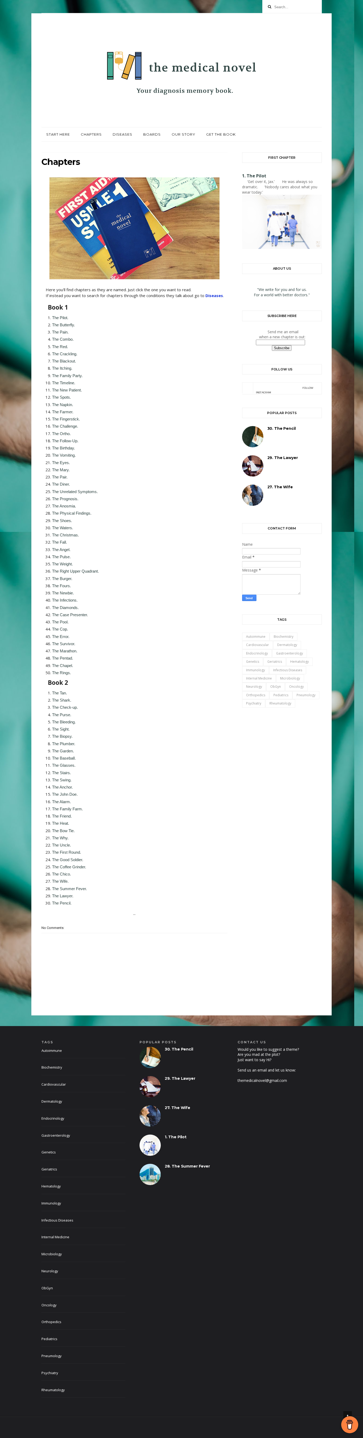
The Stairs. (61, 772)
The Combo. (63, 339)
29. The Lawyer (282, 457)
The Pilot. (60, 317)
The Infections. (65, 600)
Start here (58, 134)
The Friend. (62, 816)
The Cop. (60, 629)
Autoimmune (255, 636)
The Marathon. (64, 651)
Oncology (296, 686)
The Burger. (62, 578)
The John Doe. (65, 794)
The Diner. (61, 484)
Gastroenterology (289, 653)
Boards (152, 134)
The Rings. (61, 672)
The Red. (60, 346)
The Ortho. (61, 433)
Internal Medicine (259, 678)
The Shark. (61, 700)
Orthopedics (255, 695)
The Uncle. (61, 845)
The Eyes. (61, 462)
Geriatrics (274, 661)
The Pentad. (62, 658)
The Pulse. (61, 557)
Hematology (299, 661)
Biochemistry (283, 636)
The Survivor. (63, 643)
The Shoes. (62, 520)
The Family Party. (67, 375)
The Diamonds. (65, 607)
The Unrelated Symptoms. (75, 491)
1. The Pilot (254, 176)
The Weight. (62, 564)
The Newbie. (63, 593)
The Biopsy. (62, 736)
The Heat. (60, 823)
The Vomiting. (64, 455)
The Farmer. (62, 412)
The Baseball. (64, 758)
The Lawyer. (62, 896)
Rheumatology (280, 703)
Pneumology (306, 695)
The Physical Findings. (71, 513)
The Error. (60, 636)
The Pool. (60, 622)
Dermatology (287, 645)
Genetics (252, 661)
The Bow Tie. (63, 830)
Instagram (285, 390)
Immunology (255, 670)
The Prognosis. (65, 499)
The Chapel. (62, 665)
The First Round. (66, 852)
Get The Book (221, 134)
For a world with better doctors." (282, 294)
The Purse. (61, 714)
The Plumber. (63, 743)
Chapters (91, 134)
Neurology (254, 686)
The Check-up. (65, 707)
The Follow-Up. (65, 441)
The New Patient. (67, 390)
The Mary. (61, 470)
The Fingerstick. (66, 419)
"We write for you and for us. (282, 289)
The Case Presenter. (70, 614)
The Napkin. (62, 404)
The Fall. (59, 542)
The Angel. (61, 549)
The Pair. (59, 477)
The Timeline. (63, 383)
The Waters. (62, 528)
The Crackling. (64, 354)
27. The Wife (280, 487)
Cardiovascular (257, 645)
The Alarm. (61, 801)
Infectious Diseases (287, 670)
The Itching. (62, 368)
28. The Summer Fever (187, 1166)
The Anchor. (62, 787)
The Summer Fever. (69, 888)
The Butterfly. (63, 325)
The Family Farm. (67, 809)
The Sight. (61, 729)
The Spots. (61, 397)
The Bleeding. (64, 722)
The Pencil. (61, 903)
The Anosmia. (64, 506)
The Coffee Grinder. (69, 867)
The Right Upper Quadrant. (75, 571)
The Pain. (60, 332)
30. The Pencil (281, 428)
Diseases (122, 134)
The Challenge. (65, 426)
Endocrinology (257, 653)
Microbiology (290, 678)
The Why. (60, 838)
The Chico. (61, 874)
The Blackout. (64, 361)
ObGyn (275, 686)
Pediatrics (280, 695)
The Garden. (63, 751)
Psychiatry (253, 703)
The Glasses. (63, 765)
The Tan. (59, 693)
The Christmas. (65, 535)
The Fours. (61, 585)
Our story (183, 134)
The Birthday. (63, 448)
